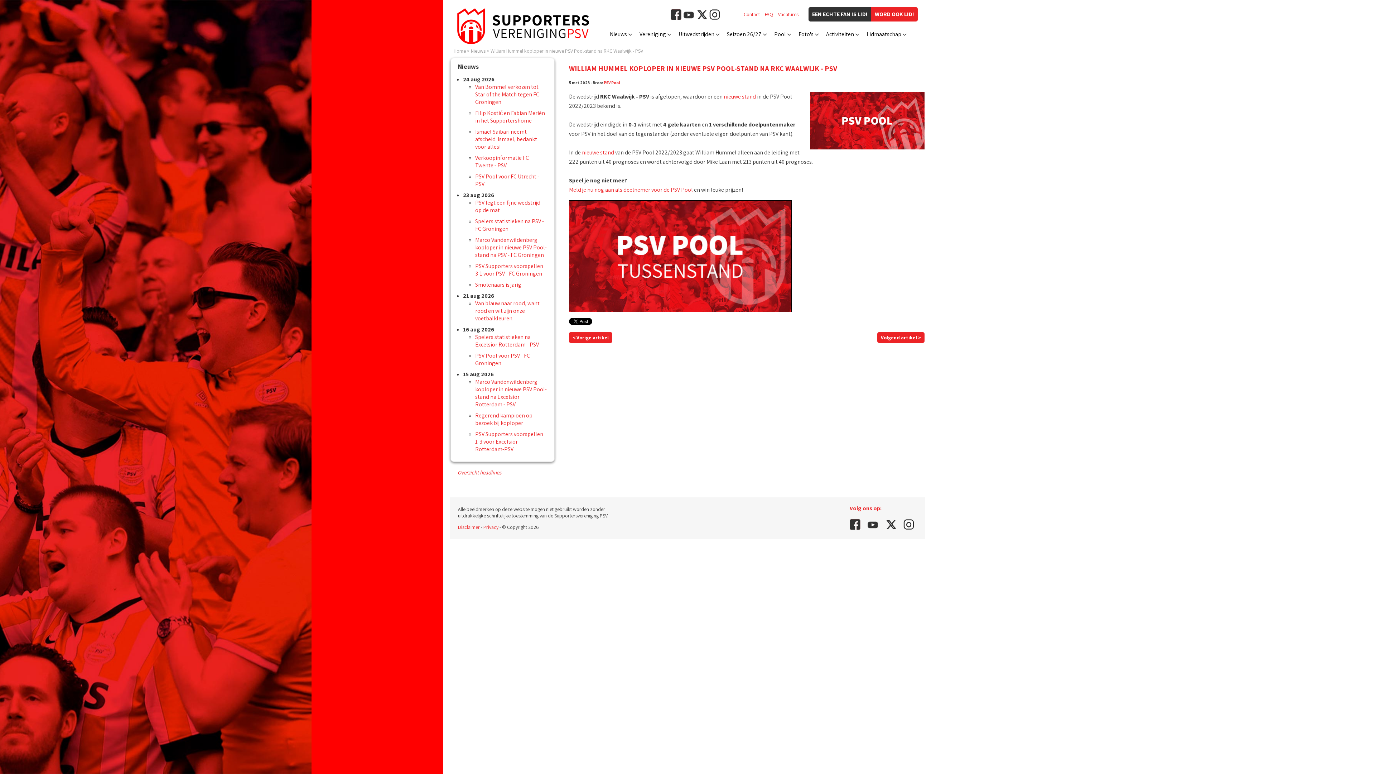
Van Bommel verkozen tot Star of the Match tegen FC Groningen (507, 94)
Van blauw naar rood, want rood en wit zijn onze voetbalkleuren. (507, 311)
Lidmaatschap (884, 34)
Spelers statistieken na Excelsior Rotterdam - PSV (507, 340)
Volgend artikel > (901, 337)
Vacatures (788, 14)
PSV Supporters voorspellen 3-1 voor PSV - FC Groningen (509, 269)
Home (460, 51)
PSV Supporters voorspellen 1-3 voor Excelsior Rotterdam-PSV (509, 441)
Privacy (490, 527)
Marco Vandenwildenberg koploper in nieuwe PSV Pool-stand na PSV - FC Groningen (511, 247)
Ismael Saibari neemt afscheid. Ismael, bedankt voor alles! (506, 139)
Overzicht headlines (479, 472)
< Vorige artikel (591, 337)
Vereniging (653, 34)
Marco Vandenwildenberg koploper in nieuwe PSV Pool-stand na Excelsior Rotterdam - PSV (511, 393)
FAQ (769, 14)
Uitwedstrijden (696, 34)
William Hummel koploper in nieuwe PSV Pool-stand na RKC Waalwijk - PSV (567, 51)
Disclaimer (469, 527)
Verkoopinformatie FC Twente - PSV (502, 161)
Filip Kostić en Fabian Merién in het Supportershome (510, 116)
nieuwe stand (740, 96)
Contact (752, 14)
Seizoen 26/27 (744, 34)
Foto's (806, 34)
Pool (780, 34)
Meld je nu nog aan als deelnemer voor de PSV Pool (631, 190)
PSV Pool (612, 82)
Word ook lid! (894, 14)
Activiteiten (840, 34)
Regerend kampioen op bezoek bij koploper (503, 419)
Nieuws (618, 34)
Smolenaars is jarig (498, 284)
